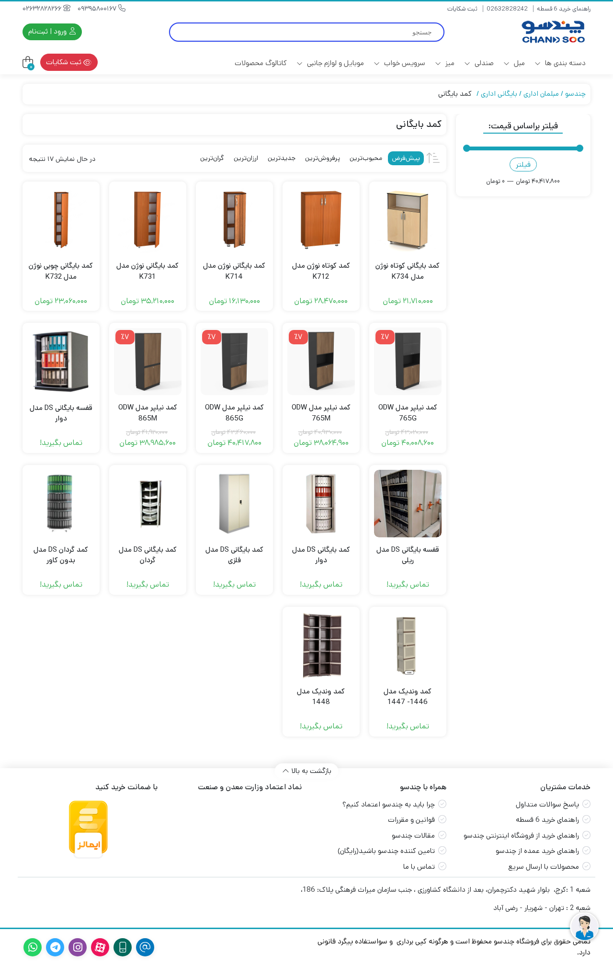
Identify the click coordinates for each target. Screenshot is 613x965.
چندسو (575, 94)
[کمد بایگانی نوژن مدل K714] (234, 220)
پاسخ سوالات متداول (547, 804)
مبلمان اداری (541, 94)
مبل (518, 63)
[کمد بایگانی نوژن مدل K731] (148, 220)
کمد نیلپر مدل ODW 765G (407, 412)
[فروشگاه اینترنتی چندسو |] (552, 31)
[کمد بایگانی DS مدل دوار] (321, 503)
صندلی (483, 63)
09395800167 (98, 8)
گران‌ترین (212, 158)
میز (448, 63)
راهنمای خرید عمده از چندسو (537, 851)
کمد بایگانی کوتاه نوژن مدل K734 (407, 271)
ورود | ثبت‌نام (48, 31)
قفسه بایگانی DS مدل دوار (61, 413)
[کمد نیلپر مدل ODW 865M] (148, 361)
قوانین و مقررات (411, 820)
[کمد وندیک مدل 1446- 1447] (408, 645)
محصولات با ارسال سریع (543, 867)
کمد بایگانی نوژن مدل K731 (147, 271)
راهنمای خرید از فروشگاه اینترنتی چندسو (521, 835)
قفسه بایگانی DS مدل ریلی (407, 555)
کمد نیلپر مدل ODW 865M (147, 412)
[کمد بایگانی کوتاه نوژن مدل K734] (408, 220)
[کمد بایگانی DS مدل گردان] (148, 503)
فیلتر (523, 164)
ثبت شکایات (462, 8)
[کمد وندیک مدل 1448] (321, 645)
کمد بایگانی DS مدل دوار (321, 555)
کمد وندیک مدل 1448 (321, 696)
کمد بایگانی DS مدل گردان (148, 555)
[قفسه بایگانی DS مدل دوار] (61, 361)
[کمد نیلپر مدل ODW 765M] (321, 361)
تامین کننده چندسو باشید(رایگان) (386, 851)
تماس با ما (419, 867)
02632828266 (43, 8)
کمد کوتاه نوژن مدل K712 (321, 271)
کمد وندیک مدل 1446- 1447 (407, 696)
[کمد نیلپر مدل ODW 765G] (408, 361)
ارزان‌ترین (246, 158)
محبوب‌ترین (366, 158)
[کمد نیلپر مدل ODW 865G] (234, 361)
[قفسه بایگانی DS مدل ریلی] (408, 503)
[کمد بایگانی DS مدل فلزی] (234, 503)
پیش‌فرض (406, 158)
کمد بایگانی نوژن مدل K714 (234, 271)
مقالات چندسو (413, 835)
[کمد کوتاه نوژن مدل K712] (321, 220)
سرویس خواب (403, 63)
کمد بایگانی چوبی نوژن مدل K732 (61, 271)
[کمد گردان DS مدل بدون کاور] (61, 503)
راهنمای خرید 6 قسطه (563, 8)
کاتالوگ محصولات (261, 63)
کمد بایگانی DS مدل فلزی (234, 555)
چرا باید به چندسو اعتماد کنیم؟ (388, 804)
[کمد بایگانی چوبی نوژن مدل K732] (61, 220)
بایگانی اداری (499, 94)
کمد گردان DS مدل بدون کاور (61, 555)
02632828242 (507, 8)
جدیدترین (281, 158)
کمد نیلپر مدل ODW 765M (321, 412)
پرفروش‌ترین (322, 158)
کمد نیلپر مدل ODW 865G (234, 412)
